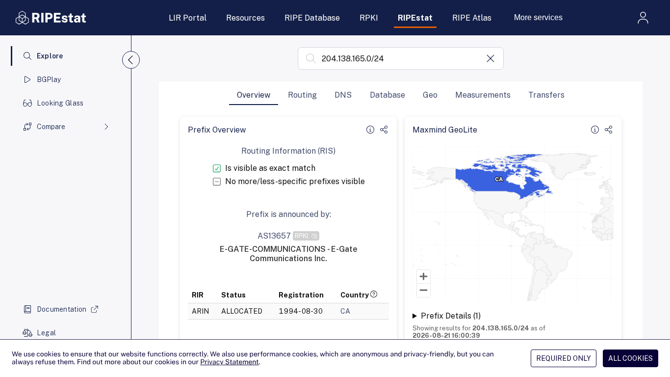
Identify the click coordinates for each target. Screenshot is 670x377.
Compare (51, 127)
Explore (50, 56)
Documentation (62, 309)
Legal (46, 333)
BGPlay (49, 79)
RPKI (369, 18)
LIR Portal (187, 18)
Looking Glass (60, 103)
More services (538, 17)
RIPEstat (415, 18)
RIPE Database (312, 18)
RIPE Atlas (471, 18)
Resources (245, 18)
